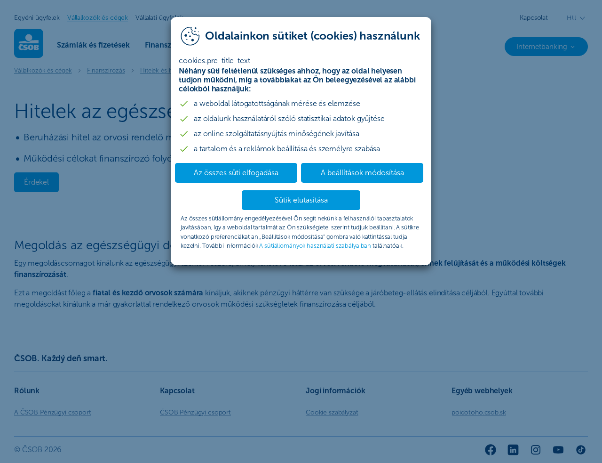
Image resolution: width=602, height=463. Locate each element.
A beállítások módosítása (362, 172)
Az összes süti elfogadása (236, 172)
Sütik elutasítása (301, 199)
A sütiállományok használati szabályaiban (315, 245)
